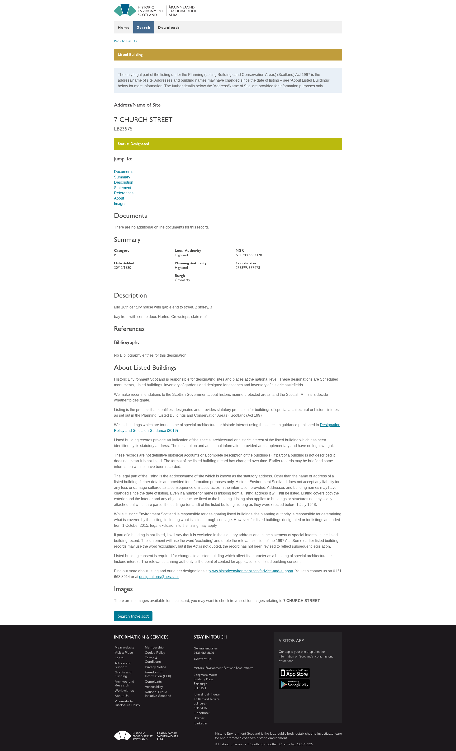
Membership (154, 647)
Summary (122, 177)
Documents (123, 172)
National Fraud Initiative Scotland (158, 694)
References (123, 193)
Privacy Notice (155, 667)
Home (123, 27)
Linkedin (201, 723)
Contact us (203, 659)
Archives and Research (124, 683)
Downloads (169, 27)
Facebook (202, 713)
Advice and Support (123, 665)
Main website (124, 647)
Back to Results (125, 41)
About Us (121, 696)
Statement (122, 188)
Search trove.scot (133, 616)
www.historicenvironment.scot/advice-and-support (251, 571)
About (119, 198)
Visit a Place (124, 652)
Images (120, 204)
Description (123, 182)
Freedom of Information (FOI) (158, 674)
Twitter (199, 718)
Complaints (153, 681)
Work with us (124, 690)
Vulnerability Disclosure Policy (127, 703)
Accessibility (154, 687)
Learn (119, 658)
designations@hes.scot (159, 577)
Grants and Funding (123, 674)
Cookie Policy (155, 652)
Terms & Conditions (153, 660)
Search (143, 27)
